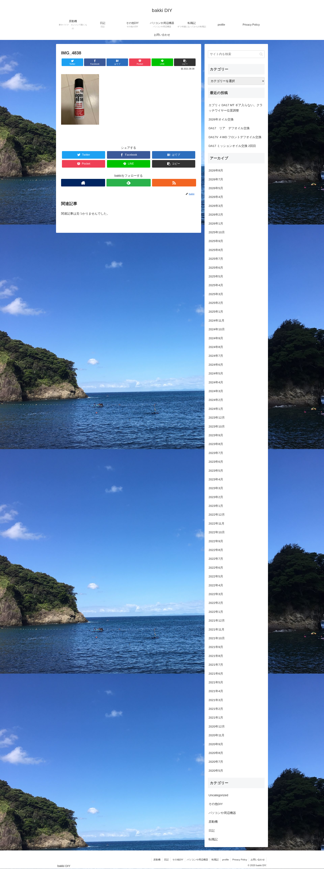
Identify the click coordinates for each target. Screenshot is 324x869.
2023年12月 (217, 417)
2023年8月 (216, 444)
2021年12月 (217, 620)
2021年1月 (216, 717)
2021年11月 (216, 629)
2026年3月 (216, 206)
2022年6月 (216, 567)
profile (225, 859)
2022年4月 (216, 585)
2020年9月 (216, 744)
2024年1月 (216, 408)
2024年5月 (216, 373)
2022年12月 (217, 514)
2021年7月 (216, 664)
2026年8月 (216, 170)
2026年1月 (216, 223)
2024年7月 (216, 355)
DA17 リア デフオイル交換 (229, 128)
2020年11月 (216, 735)
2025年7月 (216, 258)
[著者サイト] (83, 182)
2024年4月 (216, 382)
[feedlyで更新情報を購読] (128, 182)
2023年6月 (216, 461)
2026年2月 (216, 214)
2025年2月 (216, 303)
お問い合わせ (258, 859)
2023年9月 (216, 435)
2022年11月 (216, 523)
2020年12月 (217, 726)
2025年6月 (216, 267)
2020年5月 (216, 770)
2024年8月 (216, 347)
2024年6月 (216, 364)
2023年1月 (216, 506)
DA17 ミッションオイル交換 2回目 (232, 146)
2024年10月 (217, 329)
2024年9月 (216, 338)
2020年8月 (216, 753)
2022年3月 (216, 594)
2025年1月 (216, 311)
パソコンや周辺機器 (222, 813)
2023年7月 (216, 453)
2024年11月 (216, 320)
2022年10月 (217, 532)
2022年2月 (216, 603)
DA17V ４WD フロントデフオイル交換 (235, 137)
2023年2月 (216, 497)
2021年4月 (216, 691)
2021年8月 (216, 656)
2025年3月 (216, 294)
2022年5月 (216, 576)
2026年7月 (216, 179)
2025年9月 (216, 241)
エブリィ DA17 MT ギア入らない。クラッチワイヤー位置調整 (236, 107)
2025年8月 (216, 250)
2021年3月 (216, 700)
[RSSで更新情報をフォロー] (174, 182)
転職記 (213, 839)
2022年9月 (216, 541)
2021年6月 (216, 673)
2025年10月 (217, 232)
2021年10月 (217, 638)
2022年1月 (216, 611)
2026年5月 (216, 188)
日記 (212, 830)
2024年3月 (216, 391)
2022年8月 (216, 550)
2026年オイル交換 (221, 119)
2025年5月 (216, 276)
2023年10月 (217, 426)
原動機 (213, 821)
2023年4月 (216, 479)
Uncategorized (218, 795)
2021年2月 (216, 708)
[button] (261, 54)
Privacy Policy (239, 859)
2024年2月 (216, 400)
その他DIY (216, 804)
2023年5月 (216, 470)
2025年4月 (216, 285)
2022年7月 (216, 558)
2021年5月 (216, 682)
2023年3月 (216, 488)
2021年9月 (216, 647)
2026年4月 (216, 197)
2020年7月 (216, 761)
